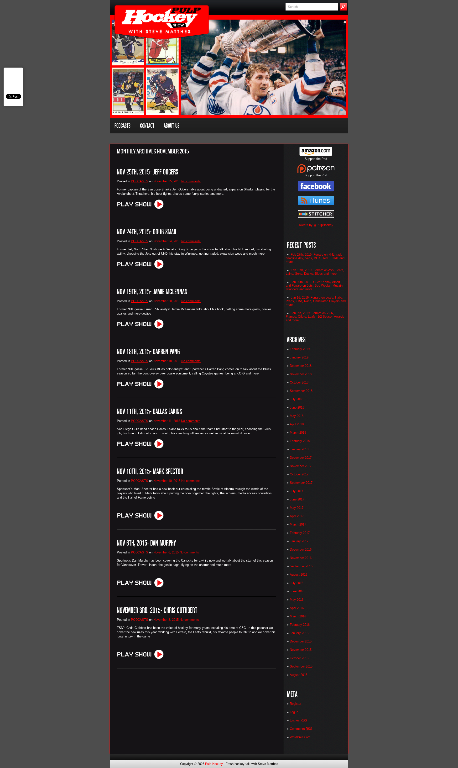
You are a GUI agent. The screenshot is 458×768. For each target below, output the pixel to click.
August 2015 (298, 675)
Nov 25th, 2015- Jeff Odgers (147, 172)
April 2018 (297, 424)
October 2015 (299, 658)
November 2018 (301, 374)
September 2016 (301, 566)
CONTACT (147, 125)
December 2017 (301, 457)
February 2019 (300, 349)
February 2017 (300, 533)
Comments (301, 729)
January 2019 (299, 357)
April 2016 (297, 608)
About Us (171, 125)
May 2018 (296, 416)
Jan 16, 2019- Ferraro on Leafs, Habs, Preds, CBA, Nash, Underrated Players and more (316, 301)
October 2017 (299, 474)
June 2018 (297, 407)
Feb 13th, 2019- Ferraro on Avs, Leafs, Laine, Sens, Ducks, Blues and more (315, 271)
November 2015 (301, 650)
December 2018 (301, 366)
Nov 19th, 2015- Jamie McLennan (152, 291)
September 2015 (301, 666)
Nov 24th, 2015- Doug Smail (147, 231)
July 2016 (296, 583)
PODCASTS (122, 125)
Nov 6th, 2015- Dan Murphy (146, 543)
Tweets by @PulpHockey (315, 225)
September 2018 (301, 391)
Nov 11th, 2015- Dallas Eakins (149, 411)
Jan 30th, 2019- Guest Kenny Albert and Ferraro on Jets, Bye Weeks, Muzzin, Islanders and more (315, 285)
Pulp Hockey (214, 764)
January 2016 (299, 633)
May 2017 (296, 508)
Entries (298, 720)
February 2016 (300, 624)
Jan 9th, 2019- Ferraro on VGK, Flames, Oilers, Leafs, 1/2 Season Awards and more (315, 316)
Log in (294, 712)
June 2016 (297, 591)
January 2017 (299, 541)
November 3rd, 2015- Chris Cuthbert (157, 610)
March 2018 (298, 432)
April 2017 (297, 516)
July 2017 (296, 491)
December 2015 (301, 641)
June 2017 (297, 499)
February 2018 (300, 441)
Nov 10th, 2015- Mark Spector (150, 471)
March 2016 (298, 616)
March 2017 (298, 524)
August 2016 (298, 574)
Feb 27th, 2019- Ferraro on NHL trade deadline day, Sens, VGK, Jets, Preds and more (315, 258)
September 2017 (301, 482)
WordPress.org (300, 737)
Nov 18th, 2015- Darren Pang (148, 351)
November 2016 (301, 558)
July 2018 (296, 399)
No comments (191, 181)
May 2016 (296, 599)
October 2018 (299, 382)
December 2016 (301, 549)
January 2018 (299, 449)
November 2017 (301, 466)
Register (295, 703)
